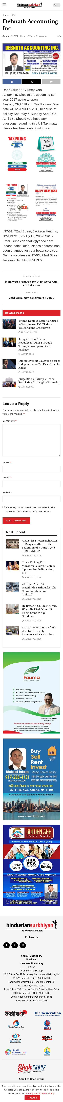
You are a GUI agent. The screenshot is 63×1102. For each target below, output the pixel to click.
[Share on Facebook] (12, 81)
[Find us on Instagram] (22, 945)
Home (5, 15)
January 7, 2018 (10, 36)
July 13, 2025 (27, 372)
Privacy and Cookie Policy (39, 1093)
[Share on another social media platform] (51, 81)
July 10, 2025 (27, 387)
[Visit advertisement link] (31, 693)
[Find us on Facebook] (6, 945)
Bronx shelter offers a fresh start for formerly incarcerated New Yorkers (39, 631)
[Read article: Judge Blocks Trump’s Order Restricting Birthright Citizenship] (9, 382)
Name (7, 462)
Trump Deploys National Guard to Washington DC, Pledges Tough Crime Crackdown (38, 324)
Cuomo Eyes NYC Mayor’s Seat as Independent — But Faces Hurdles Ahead (39, 364)
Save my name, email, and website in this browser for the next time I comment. (31, 509)
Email (7, 477)
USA (13, 15)
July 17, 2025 (27, 354)
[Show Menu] (4, 5)
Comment (10, 420)
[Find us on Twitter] (14, 945)
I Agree (32, 1098)
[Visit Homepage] (29, 5)
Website (7, 492)
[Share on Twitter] (31, 81)
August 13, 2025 (28, 332)
